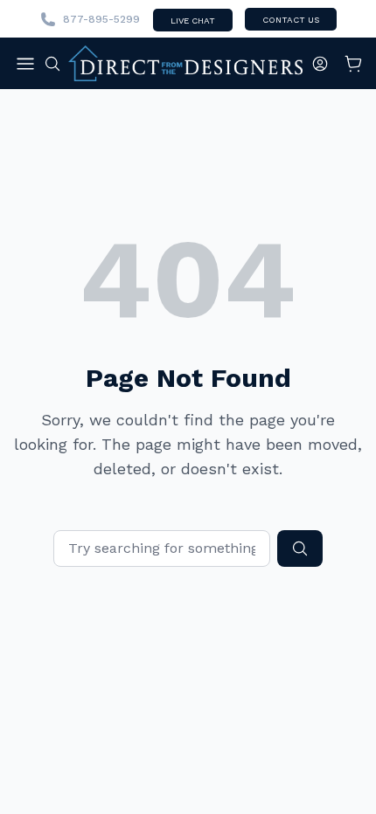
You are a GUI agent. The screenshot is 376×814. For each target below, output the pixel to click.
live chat (193, 20)
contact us (290, 19)
